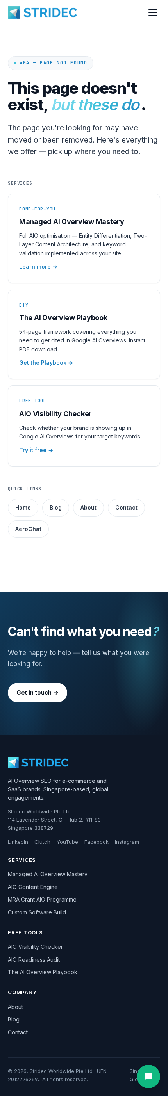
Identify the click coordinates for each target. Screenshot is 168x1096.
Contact (126, 507)
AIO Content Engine (33, 887)
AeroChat (28, 529)
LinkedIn (18, 842)
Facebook (96, 842)
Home (23, 507)
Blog (56, 507)
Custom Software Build (37, 912)
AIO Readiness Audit (34, 959)
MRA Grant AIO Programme (42, 899)
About (88, 507)
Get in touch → (37, 692)
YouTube (67, 842)
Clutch (42, 842)
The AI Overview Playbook (42, 972)
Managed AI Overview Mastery (48, 874)
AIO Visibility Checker (35, 946)
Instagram (127, 842)
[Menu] (152, 12)
